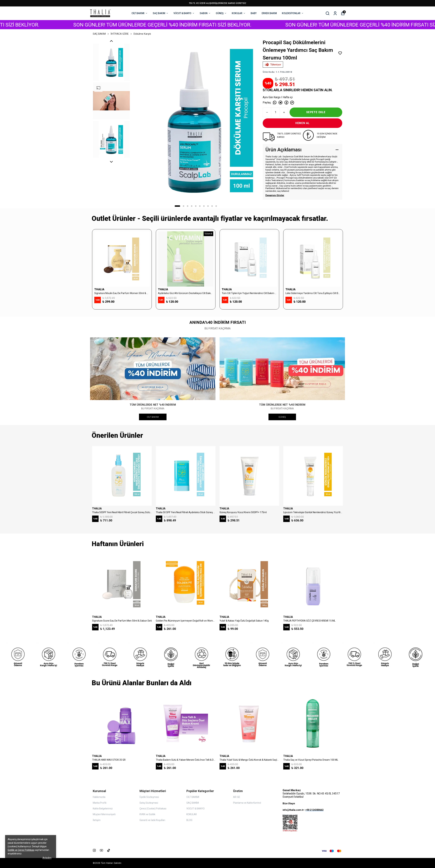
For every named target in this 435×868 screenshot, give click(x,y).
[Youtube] (101, 850)
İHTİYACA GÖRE (120, 33)
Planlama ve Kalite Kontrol (247, 802)
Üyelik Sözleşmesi (149, 797)
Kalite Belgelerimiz (103, 808)
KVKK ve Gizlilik (147, 814)
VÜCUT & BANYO (182, 13)
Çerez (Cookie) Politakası (153, 808)
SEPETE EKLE (316, 112)
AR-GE (236, 797)
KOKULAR (237, 13)
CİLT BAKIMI (138, 13)
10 (216, 206)
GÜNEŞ (219, 13)
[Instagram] (94, 850)
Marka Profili (99, 802)
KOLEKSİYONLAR (291, 13)
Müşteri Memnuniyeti (104, 814)
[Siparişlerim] (335, 13)
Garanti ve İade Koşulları (152, 820)
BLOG (189, 820)
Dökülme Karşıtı (142, 33)
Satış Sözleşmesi (149, 802)
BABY (254, 13)
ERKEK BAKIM (269, 13)
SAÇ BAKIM (159, 13)
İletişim (97, 820)
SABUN (203, 13)
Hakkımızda (99, 797)
